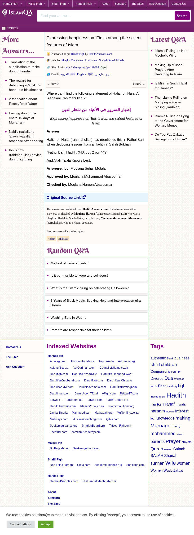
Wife (170, 463)
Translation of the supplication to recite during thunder (24, 66)
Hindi (90, 75)
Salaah (179, 449)
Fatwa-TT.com (129, 393)
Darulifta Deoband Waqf (116, 374)
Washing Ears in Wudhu (68, 317)
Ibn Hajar (63, 238)
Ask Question (157, 3)
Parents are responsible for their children (81, 330)
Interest (182, 411)
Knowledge (165, 418)
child (155, 364)
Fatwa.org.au (74, 400)
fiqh (181, 385)
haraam (157, 410)
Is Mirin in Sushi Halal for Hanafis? (171, 85)
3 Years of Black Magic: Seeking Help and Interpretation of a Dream (96, 303)
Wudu (167, 470)
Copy (103, 67)
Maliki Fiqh (35, 3)
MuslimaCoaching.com (87, 419)
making (183, 418)
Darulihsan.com (60, 393)
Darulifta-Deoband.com (65, 380)
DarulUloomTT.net (86, 393)
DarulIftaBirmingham (123, 387)
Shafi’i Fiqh (55, 459)
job (152, 418)
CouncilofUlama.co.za (114, 367)
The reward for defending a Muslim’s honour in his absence (25, 85)
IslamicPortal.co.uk (92, 406)
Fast (162, 386)
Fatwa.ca (56, 400)
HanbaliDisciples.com (64, 481)
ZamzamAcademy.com (86, 432)
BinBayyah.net (59, 448)
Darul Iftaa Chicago (119, 380)
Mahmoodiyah (81, 412)
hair (153, 404)
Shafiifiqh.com (135, 465)
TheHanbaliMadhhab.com (99, 481)
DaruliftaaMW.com (61, 387)
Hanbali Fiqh (83, 3)
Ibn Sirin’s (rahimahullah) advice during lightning (25, 154)
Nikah (179, 434)
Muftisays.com (59, 419)
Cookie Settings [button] (21, 524)
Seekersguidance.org (64, 425)
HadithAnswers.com (100, 54)
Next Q (139, 83)
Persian (99, 75)
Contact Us (179, 3)
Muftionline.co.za (128, 412)
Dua (168, 378)
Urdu (108, 75)
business (182, 358)
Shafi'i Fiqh (59, 3)
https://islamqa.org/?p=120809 (82, 67)
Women (156, 470)
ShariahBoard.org (93, 425)
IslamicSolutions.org (121, 406)
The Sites (138, 3)
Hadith (51, 238)
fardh (153, 386)
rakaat (168, 449)
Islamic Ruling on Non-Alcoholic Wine (172, 53)
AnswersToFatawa (82, 361)
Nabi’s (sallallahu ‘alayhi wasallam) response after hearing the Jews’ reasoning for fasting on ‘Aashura (26, 137)
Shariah (170, 455)
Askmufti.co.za (59, 367)
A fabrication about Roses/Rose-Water (23, 101)
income (170, 411)
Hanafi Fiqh (10, 3)
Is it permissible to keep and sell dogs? (80, 275)
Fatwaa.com (94, 400)
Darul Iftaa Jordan (61, 465)
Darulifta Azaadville (84, 374)
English (81, 75)
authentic (158, 358)
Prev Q (53, 83)
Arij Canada (106, 361)
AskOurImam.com (84, 367)
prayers (186, 442)
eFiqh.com (109, 393)
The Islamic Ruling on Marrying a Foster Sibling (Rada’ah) (171, 102)
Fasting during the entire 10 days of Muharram (22, 117)
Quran (156, 448)
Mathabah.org (104, 412)
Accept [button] (46, 524)
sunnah (157, 463)
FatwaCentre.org (117, 400)
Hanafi (169, 404)
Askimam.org (126, 361)
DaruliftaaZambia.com (92, 387)
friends (154, 396)
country (176, 371)
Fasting (172, 386)
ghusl (162, 396)
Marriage (160, 425)
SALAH (156, 455)
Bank (170, 358)
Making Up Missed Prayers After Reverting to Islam (168, 69)
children (169, 364)
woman (183, 463)
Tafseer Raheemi (120, 425)
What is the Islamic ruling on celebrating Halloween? (90, 288)
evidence (179, 378)
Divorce (156, 378)
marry (176, 426)
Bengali (73, 75)
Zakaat (178, 470)
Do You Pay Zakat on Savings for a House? (171, 137)
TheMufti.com (58, 432)
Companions (160, 371)
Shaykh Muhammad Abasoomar (80, 60)
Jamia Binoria (59, 412)
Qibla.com (112, 419)
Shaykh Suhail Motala (111, 60)
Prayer (173, 441)
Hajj (159, 404)
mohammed (163, 433)
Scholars (120, 3)
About (105, 3)
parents (157, 441)
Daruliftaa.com (93, 380)
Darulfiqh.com (59, 374)
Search (182, 16)
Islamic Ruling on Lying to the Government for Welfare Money (172, 120)
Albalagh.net (58, 361)
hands (181, 404)
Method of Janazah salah (69, 263)
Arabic (65, 75)
